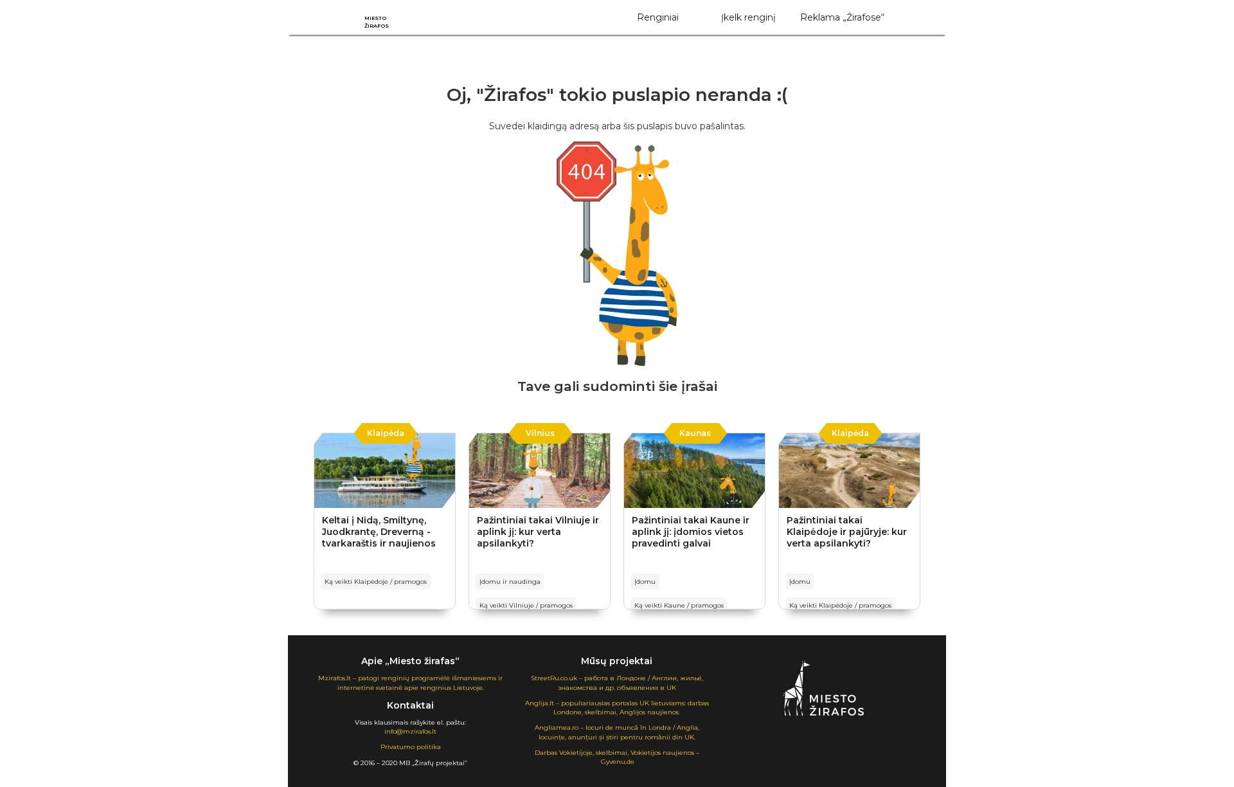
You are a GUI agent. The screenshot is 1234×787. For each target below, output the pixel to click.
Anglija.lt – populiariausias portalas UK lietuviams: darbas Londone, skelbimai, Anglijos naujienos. (617, 707)
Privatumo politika (410, 747)
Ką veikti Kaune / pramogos (679, 605)
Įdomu (645, 581)
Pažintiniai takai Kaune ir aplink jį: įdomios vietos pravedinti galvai (690, 531)
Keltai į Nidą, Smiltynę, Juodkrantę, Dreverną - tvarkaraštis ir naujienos (379, 531)
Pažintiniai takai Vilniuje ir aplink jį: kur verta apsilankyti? (538, 531)
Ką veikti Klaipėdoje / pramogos (376, 581)
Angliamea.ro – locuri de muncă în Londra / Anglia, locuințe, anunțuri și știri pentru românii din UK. (617, 732)
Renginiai (658, 17)
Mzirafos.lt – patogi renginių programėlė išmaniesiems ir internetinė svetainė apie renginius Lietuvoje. (410, 682)
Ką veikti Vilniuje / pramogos (526, 605)
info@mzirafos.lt (410, 731)
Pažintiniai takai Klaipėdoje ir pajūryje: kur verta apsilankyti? (847, 531)
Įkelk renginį (748, 17)
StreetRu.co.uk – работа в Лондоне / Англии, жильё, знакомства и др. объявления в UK (617, 682)
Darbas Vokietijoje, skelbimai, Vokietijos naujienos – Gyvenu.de (617, 757)
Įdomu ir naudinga (510, 581)
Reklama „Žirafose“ (842, 17)
